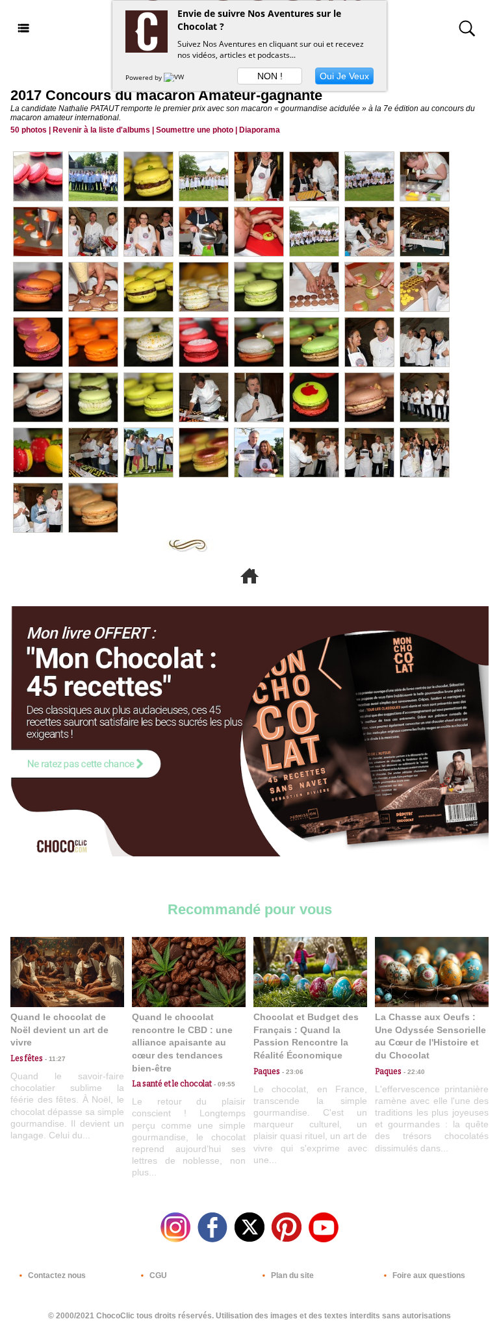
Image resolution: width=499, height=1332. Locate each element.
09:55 (223, 1084)
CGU (157, 1275)
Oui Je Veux (344, 76)
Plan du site (291, 1275)
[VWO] (177, 77)
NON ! (270, 76)
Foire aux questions (427, 1275)
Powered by (144, 77)
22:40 (413, 1071)
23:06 (291, 1071)
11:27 (54, 1058)
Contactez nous (56, 1275)
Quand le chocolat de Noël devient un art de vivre (59, 1029)
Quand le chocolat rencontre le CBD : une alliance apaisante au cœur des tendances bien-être (182, 1042)
